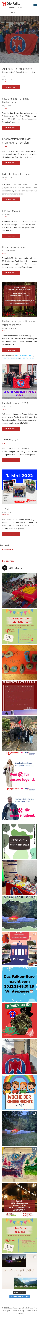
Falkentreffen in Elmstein (16, 174)
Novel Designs (20, 1311)
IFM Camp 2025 (11, 210)
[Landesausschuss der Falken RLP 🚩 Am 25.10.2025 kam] (19, 1056)
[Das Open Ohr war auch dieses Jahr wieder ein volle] (19, 1164)
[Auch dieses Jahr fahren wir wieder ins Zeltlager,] (19, 913)
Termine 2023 (10, 440)
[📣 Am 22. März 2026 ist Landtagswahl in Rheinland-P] (19, 769)
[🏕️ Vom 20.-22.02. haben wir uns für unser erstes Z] (19, 733)
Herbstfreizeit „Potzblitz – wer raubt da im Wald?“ (18, 323)
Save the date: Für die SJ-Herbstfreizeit (16, 100)
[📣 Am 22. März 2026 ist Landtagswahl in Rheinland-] (19, 805)
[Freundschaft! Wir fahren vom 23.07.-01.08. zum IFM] (19, 1271)
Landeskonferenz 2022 (15, 403)
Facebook (7, 549)
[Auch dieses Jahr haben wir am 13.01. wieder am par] (19, 877)
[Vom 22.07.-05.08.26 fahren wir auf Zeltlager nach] (19, 949)
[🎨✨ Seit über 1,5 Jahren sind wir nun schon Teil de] (19, 662)
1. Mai (5, 508)
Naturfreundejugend (10, 358)
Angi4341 (5, 514)
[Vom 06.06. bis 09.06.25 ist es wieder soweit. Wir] (19, 1235)
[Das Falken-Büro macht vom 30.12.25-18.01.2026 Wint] (19, 984)
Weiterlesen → (11, 87)
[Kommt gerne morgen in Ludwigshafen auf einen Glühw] (19, 1020)
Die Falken (14, 3)
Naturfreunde (27, 356)
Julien (4, 82)
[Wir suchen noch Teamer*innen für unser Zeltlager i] (19, 841)
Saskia (4, 253)
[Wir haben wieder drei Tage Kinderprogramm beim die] (19, 590)
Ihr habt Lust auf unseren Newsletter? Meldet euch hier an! (18, 72)
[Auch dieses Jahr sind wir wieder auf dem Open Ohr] (19, 626)
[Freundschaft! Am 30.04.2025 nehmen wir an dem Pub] (19, 1200)
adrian (5, 330)
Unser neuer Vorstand (14, 247)
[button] (36, 4)
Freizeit (18, 356)
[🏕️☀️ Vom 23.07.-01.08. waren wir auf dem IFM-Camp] (19, 1128)
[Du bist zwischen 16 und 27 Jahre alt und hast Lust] (19, 698)
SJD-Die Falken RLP (27, 358)
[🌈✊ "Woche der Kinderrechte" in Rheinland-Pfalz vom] (19, 1092)
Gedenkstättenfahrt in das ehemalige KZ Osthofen (16, 140)
